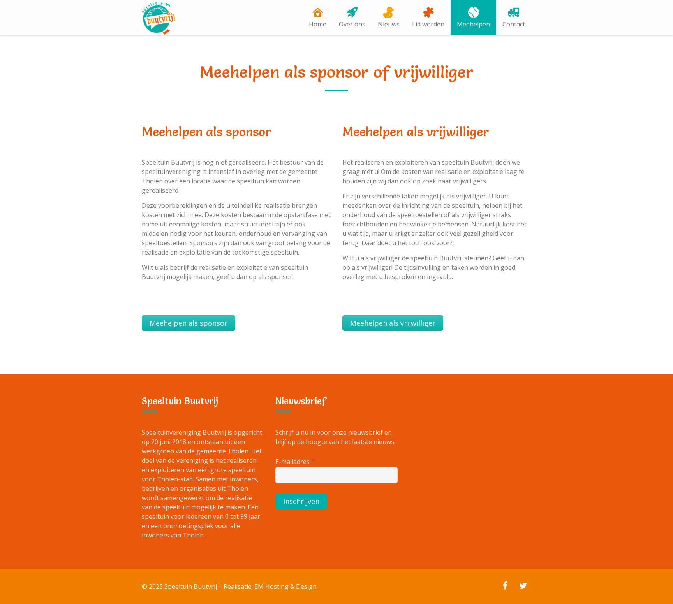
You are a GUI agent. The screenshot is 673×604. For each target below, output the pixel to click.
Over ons (352, 24)
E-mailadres (295, 461)
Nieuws (389, 24)
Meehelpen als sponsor (188, 323)
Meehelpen (473, 24)
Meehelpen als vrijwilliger (392, 323)
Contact (513, 24)
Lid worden (428, 24)
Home (317, 24)
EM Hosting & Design (285, 586)
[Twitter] (523, 586)
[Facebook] (505, 586)
